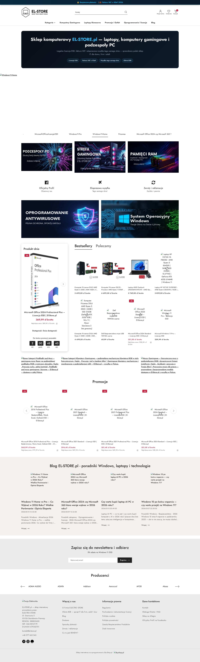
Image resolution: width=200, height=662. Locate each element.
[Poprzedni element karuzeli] (23, 586)
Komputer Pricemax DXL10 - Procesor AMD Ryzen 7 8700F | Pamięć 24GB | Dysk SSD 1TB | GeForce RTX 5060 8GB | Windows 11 (112, 288)
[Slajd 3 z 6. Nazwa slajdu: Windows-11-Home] (100, 102)
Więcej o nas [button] (68, 601)
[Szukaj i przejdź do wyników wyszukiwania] (125, 12)
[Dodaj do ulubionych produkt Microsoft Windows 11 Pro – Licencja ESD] (176, 301)
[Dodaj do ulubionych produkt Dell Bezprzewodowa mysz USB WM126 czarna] (122, 301)
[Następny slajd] (195, 102)
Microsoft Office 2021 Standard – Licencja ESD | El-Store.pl (79, 442)
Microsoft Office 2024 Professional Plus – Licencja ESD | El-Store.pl (44, 314)
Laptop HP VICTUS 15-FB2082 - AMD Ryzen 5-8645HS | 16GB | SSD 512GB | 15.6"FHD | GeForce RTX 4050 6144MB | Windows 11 (166, 288)
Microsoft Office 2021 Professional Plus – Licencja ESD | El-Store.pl (119, 442)
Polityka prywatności (110, 620)
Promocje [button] (100, 381)
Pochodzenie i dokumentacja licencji (117, 612)
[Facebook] (23, 641)
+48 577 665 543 (29, 635)
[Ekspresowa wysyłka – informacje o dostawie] (100, 186)
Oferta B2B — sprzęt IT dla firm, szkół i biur (79, 612)
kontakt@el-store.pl (29, 631)
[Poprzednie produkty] (26, 410)
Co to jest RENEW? (70, 632)
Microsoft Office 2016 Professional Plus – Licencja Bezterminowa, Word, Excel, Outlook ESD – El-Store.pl (39, 442)
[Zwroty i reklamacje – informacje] (153, 186)
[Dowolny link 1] (32, 641)
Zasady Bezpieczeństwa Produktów (116, 624)
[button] (50, 23)
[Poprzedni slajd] (5, 102)
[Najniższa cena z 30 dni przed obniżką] (57, 323)
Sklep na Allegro (149, 616)
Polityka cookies (108, 616)
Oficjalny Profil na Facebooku (154, 620)
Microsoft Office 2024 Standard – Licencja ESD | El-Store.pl (139, 334)
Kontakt (145, 607)
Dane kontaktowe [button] (151, 601)
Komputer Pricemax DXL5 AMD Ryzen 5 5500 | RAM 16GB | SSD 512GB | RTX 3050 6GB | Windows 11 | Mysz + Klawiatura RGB (86, 288)
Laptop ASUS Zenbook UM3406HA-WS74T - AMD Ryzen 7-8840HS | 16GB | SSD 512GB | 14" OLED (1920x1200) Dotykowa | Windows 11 (140, 288)
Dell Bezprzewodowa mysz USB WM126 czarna (112, 334)
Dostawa (65, 620)
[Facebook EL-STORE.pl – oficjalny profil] (46, 186)
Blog (64, 616)
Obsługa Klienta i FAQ (151, 612)
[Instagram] (28, 641)
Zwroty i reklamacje (70, 628)
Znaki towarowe (108, 628)
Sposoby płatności (69, 624)
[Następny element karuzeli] (177, 586)
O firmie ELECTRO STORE (72, 607)
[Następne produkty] (174, 410)
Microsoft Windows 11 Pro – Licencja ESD (165, 334)
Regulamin (106, 607)
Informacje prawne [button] (111, 601)
